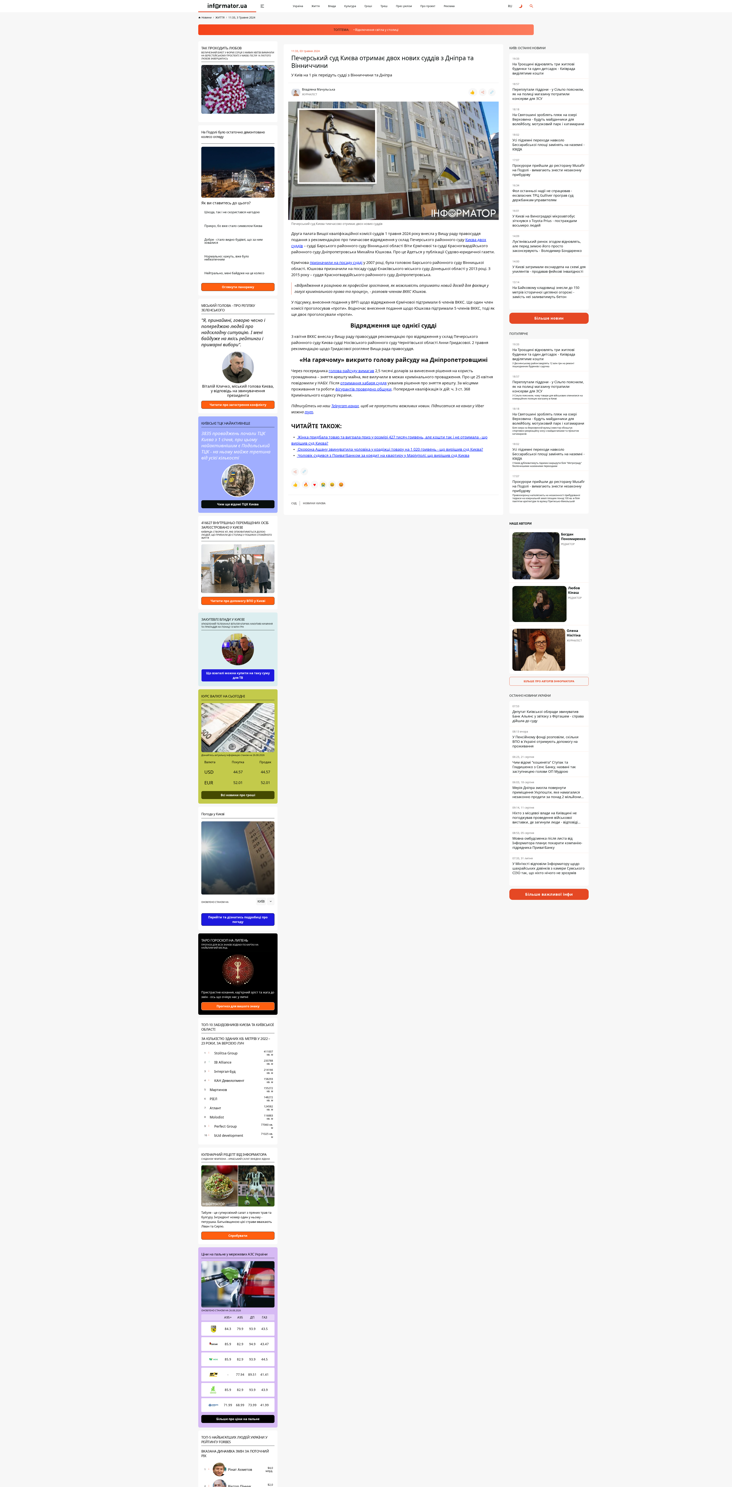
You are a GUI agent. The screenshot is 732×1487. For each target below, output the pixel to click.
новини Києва (314, 503)
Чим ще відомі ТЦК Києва (238, 504)
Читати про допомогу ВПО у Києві (238, 601)
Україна (298, 6)
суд (294, 503)
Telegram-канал (345, 405)
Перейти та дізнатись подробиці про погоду (238, 919)
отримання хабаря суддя (363, 383)
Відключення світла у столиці (376, 30)
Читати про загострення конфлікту (238, 405)
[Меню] (262, 6)
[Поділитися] (482, 92)
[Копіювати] (492, 92)
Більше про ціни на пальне (237, 1419)
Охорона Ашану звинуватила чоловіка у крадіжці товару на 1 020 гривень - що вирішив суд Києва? (390, 449)
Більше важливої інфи (549, 894)
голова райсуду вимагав (351, 370)
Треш (384, 6)
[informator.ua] (227, 6)
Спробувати (237, 1236)
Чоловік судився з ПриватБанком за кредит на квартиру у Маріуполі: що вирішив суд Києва (383, 455)
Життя (315, 6)
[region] (237, 912)
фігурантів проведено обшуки (363, 389)
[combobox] (265, 901)
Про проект (427, 6)
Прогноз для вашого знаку (238, 1006)
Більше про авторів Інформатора (549, 681)
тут (309, 411)
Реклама (449, 6)
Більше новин (549, 318)
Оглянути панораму (238, 287)
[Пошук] (531, 6)
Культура (350, 6)
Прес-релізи (404, 6)
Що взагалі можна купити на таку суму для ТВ (238, 675)
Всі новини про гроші (238, 795)
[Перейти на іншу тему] (520, 6)
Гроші (368, 6)
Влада (332, 6)
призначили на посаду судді (336, 262)
